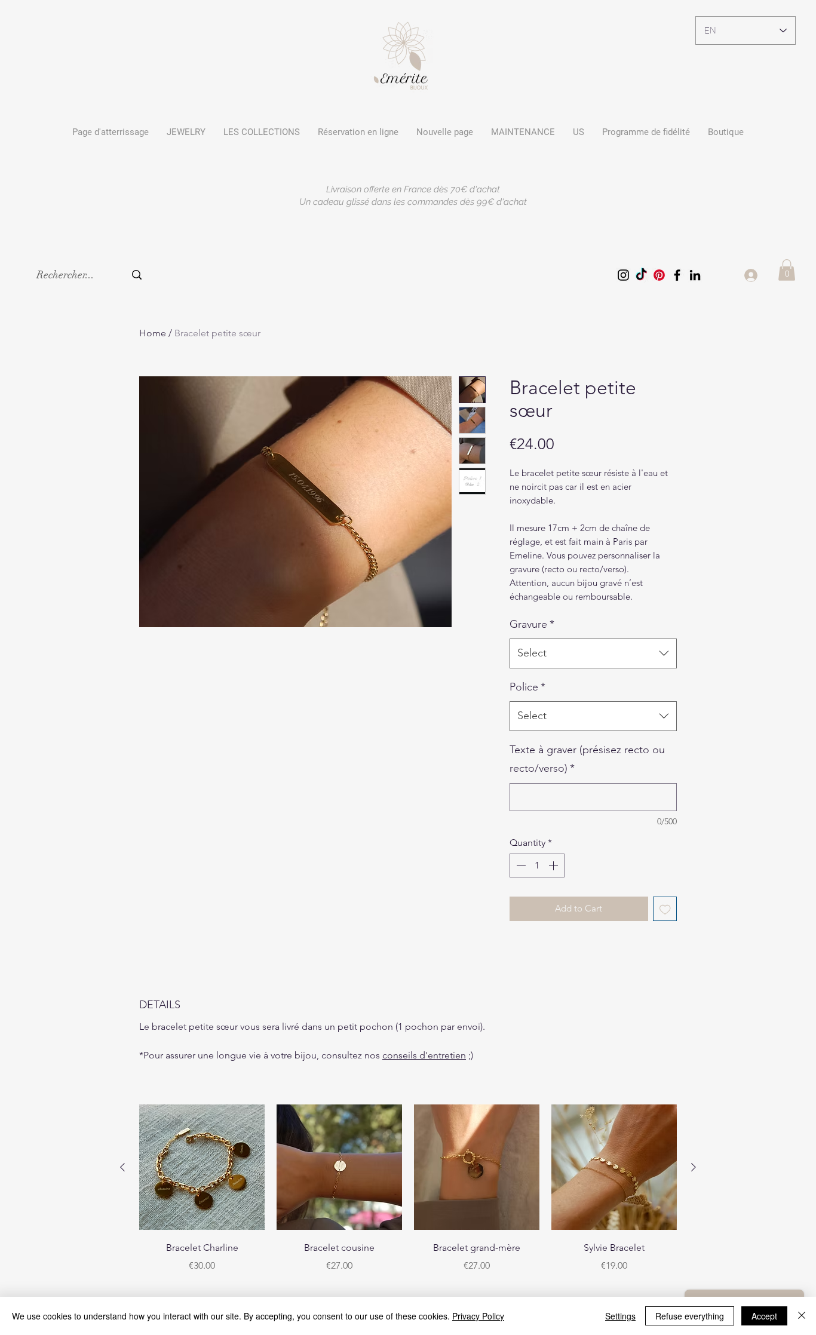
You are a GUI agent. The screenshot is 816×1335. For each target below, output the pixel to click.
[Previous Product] (122, 1167)
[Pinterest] (659, 275)
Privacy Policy (478, 1316)
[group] (408, 1188)
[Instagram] (623, 275)
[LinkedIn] (695, 275)
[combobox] (593, 653)
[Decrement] (519, 865)
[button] (261, 132)
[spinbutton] (537, 865)
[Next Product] (693, 1167)
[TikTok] (641, 275)
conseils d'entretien (424, 1055)
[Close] (801, 1315)
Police (527, 686)
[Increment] (554, 865)
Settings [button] (620, 1316)
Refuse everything (689, 1316)
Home (152, 333)
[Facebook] (677, 275)
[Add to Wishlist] (665, 909)
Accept (764, 1316)
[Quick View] (202, 1167)
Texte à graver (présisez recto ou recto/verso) (587, 759)
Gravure (532, 624)
